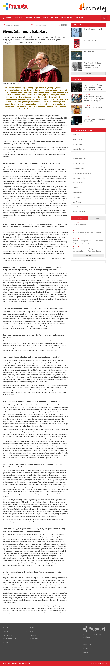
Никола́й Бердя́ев (79, 149)
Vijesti (97, 218)
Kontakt (86, 648)
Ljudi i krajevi (18, 18)
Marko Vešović (78, 192)
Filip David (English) (79, 168)
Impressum (87, 645)
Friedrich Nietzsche (79, 163)
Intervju (62, 18)
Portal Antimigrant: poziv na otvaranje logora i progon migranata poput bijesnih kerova (88, 243)
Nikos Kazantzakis (79, 178)
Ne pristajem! (89, 52)
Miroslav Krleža (78, 144)
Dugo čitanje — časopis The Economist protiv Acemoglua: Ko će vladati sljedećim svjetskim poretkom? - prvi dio (94, 89)
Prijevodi (70, 18)
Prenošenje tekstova (91, 656)
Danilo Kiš (76, 207)
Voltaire (75, 187)
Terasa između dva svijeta (94, 29)
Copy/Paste (79, 18)
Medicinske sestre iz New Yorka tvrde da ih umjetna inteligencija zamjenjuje (94, 98)
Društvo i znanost (33, 18)
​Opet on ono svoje (80, 225)
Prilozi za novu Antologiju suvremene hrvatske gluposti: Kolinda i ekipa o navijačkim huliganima (88, 251)
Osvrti (8, 18)
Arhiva (88, 74)
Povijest (54, 18)
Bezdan (80, 218)
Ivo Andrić (76, 154)
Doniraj (86, 652)
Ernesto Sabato (78, 139)
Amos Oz (76, 134)
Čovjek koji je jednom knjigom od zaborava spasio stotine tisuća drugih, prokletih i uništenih (94, 66)
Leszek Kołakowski (79, 212)
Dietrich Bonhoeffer (79, 159)
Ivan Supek (76, 197)
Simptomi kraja (90, 40)
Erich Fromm (77, 202)
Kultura (46, 18)
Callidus (104, 663)
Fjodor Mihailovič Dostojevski (82, 173)
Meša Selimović (78, 183)
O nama (85, 641)
